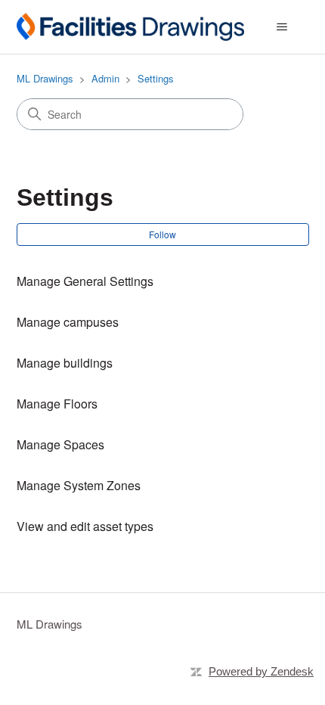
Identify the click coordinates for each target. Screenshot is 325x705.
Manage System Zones (79, 485)
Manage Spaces (60, 444)
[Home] (130, 27)
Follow (162, 234)
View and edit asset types (85, 526)
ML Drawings (45, 78)
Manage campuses (68, 322)
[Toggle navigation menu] (282, 27)
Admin (105, 78)
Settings (156, 78)
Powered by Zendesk (261, 671)
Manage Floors (57, 403)
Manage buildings (65, 362)
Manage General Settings (85, 281)
